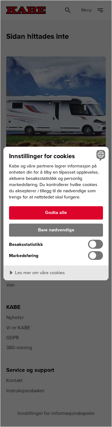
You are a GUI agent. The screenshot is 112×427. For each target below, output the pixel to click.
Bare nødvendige (56, 229)
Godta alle (56, 212)
